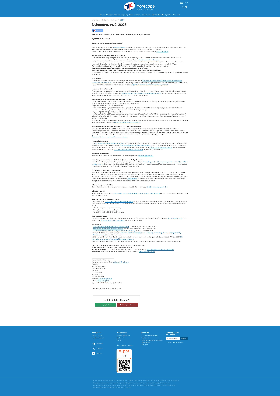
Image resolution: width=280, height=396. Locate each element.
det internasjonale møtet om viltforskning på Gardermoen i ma (141, 93)
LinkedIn (99, 353)
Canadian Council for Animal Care (159, 147)
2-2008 (122, 20)
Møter (131, 15)
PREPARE (161, 15)
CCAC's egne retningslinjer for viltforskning (127, 149)
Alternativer (109, 15)
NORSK (181, 2)
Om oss (102, 15)
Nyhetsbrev (113, 20)
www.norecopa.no (104, 279)
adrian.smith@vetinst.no (147, 251)
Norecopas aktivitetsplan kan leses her (126, 122)
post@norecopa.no (162, 51)
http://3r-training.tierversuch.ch (156, 187)
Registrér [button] (184, 339)
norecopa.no (96, 20)
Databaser (117, 15)
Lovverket (137, 15)
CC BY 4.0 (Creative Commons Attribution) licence (141, 380)
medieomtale (132, 179)
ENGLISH (186, 2)
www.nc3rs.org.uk (174, 218)
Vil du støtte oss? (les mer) (125, 345)
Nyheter (154, 15)
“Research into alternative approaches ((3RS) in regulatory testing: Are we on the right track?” (150, 233)
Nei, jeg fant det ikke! (128, 305)
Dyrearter (168, 15)
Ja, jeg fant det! (106, 305)
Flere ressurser (146, 15)
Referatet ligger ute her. (145, 156)
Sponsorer (145, 338)
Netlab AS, (112, 387)
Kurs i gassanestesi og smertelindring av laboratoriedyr (110, 226)
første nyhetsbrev (119, 47)
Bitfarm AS (119, 387)
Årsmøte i (98, 235)
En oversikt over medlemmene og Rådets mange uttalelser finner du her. (135, 193)
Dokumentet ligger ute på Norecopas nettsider (135, 145)
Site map (145, 345)
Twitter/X (99, 348)
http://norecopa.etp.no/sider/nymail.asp (160, 249)
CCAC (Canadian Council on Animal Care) (118, 201)
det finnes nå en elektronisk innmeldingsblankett (150, 85)
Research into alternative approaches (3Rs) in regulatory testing (113, 231)
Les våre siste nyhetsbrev (175, 343)
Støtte (174, 15)
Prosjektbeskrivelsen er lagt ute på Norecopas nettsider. (109, 137)
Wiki (178, 15)
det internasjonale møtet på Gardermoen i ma (109, 143)
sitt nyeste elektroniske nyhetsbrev (112, 220)
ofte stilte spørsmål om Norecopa (149, 60)
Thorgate (128, 387)
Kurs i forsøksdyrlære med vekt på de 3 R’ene (107, 229)
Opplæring (125, 15)
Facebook (100, 343)
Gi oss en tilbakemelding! (150, 336)
